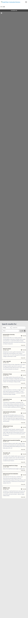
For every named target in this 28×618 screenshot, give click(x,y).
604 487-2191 (6, 427)
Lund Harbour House (7, 399)
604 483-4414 (6, 362)
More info (23, 345)
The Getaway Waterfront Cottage (10, 465)
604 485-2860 (6, 350)
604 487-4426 (6, 454)
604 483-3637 (6, 375)
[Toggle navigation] (26, 2)
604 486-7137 (6, 475)
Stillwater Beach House (8, 426)
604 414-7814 (6, 335)
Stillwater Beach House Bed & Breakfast (11, 440)
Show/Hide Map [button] (14, 10)
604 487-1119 (6, 388)
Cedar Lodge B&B (7, 361)
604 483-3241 (6, 413)
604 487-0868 (6, 466)
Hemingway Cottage (7, 374)
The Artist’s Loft (6, 452)
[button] (1, 6)
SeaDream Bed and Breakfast (9, 411)
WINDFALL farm (6, 487)
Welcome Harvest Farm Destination (10, 473)
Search (21, 331)
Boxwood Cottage (7, 348)
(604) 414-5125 (6, 400)
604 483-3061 (6, 489)
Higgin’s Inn (5, 386)
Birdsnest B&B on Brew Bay (9, 334)
